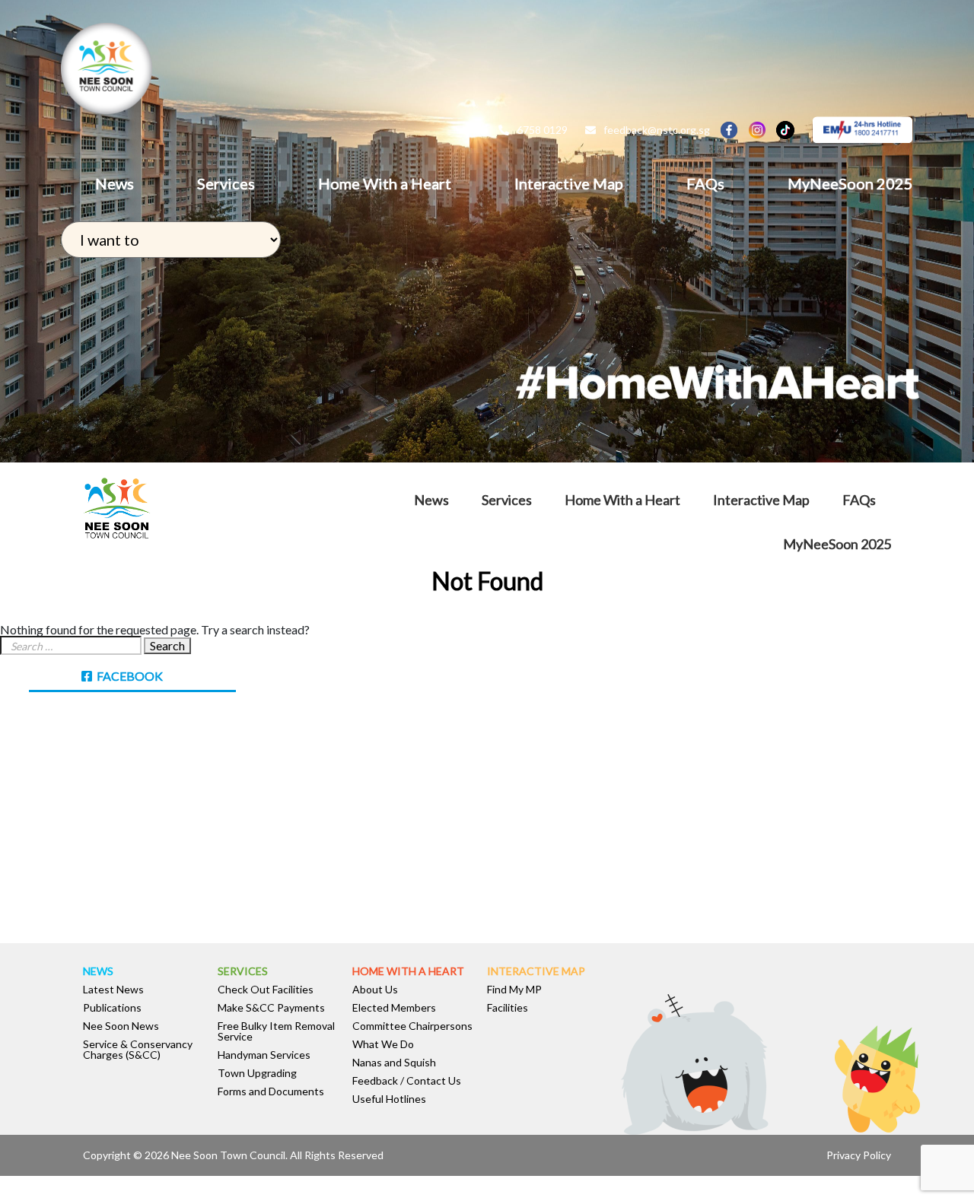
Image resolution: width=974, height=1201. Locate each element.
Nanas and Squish (394, 1062)
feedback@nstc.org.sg (656, 130)
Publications (112, 1007)
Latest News (113, 989)
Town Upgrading (257, 1073)
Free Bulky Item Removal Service (276, 1031)
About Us (375, 989)
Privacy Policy (858, 1155)
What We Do (383, 1044)
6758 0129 (542, 130)
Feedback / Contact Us (406, 1080)
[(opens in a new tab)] (96, 732)
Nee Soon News (121, 1026)
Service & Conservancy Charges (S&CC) (138, 1049)
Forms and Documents (271, 1091)
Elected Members (394, 1007)
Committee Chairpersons (412, 1026)
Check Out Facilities (266, 989)
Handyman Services (264, 1055)
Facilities (507, 1007)
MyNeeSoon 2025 (850, 183)
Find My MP (514, 989)
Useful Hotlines (389, 1099)
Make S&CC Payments (271, 1007)
